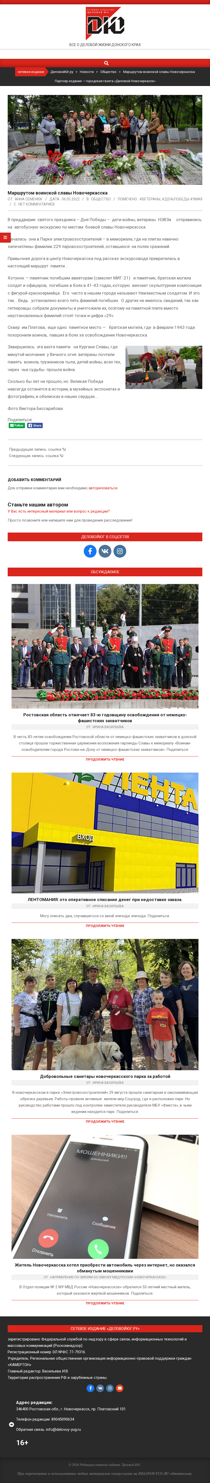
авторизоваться (103, 488)
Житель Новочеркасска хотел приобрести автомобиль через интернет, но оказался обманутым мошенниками (105, 1267)
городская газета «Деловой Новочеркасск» (120, 81)
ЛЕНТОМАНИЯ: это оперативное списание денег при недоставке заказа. (105, 899)
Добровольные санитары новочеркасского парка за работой (105, 1076)
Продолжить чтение (105, 759)
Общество (101, 199)
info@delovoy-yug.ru (63, 1429)
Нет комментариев (36, 204)
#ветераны (149, 199)
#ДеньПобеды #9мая (182, 199)
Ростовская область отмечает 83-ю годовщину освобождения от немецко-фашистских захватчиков (105, 717)
